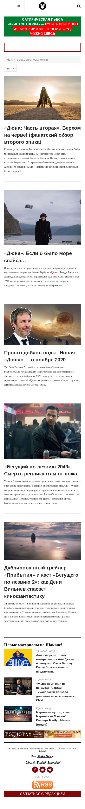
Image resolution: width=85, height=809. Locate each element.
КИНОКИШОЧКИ (36, 749)
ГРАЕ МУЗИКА (50, 749)
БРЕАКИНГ (24, 749)
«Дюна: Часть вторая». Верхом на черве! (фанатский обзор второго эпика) (42, 134)
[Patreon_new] (42, 734)
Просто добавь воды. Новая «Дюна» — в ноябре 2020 (39, 356)
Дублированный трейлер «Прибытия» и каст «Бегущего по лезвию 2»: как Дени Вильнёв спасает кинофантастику (41, 581)
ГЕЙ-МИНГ (61, 749)
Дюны (54, 272)
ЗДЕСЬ (49, 33)
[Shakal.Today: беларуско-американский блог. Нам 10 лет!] (42, 6)
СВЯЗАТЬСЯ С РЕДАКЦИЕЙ (42, 793)
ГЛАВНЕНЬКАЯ (13, 749)
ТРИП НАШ (71, 749)
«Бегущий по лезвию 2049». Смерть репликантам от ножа (40, 470)
